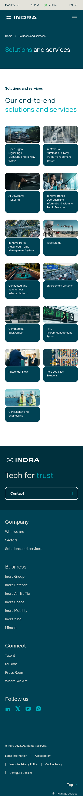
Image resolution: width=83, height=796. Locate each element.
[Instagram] (38, 708)
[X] (17, 708)
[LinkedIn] (7, 708)
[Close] (74, 17)
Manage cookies (67, 793)
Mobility (10, 5)
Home (8, 36)
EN (71, 5)
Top (70, 785)
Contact (17, 493)
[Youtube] (28, 708)
